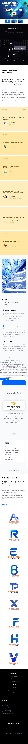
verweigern (6, 379)
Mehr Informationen (11, 381)
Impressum (18, 381)
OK (1, 379)
